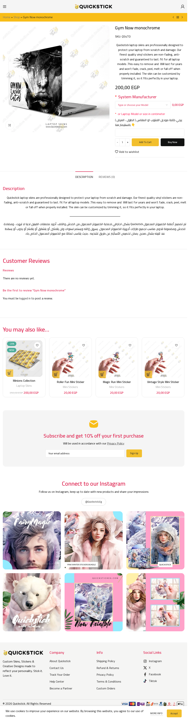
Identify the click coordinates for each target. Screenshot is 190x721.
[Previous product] (173, 17)
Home (6, 17)
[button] (56, 374)
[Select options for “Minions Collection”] (9, 373)
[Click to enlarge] (10, 125)
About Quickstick (60, 661)
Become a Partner (61, 688)
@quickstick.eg (93, 501)
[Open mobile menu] (4, 6)
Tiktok (153, 681)
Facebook (155, 674)
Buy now (172, 142)
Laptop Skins (24, 385)
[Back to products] (178, 17)
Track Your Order (60, 674)
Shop (17, 17)
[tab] (84, 176)
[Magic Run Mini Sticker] (117, 359)
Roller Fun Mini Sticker (70, 382)
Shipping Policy (105, 661)
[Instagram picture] (32, 540)
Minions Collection (24, 380)
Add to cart (145, 142)
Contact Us (57, 668)
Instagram (155, 661)
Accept (174, 713)
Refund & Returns (107, 668)
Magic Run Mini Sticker (117, 382)
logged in (25, 298)
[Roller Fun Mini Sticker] (70, 359)
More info (156, 713)
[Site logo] (93, 6)
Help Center (57, 681)
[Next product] (182, 17)
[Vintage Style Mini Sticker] (163, 359)
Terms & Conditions (108, 681)
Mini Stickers (70, 387)
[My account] (182, 6)
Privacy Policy (105, 674)
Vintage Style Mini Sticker (163, 382)
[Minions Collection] (24, 358)
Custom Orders (105, 688)
